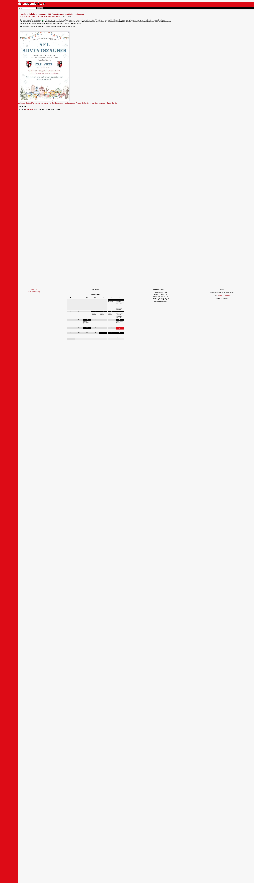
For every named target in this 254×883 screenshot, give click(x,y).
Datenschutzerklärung (33, 291)
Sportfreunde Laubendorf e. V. (24, 3)
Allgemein (23, 16)
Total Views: (158, 300)
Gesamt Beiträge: (159, 301)
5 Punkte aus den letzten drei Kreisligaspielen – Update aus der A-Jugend (50, 103)
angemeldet (29, 109)
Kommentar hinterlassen (52, 16)
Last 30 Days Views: (159, 296)
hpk (42, 16)
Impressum (34, 289)
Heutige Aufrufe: (159, 292)
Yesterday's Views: (159, 294)
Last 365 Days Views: (159, 298)
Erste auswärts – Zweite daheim (100, 103)
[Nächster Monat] (120, 294)
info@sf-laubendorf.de (224, 295)
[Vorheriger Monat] (71, 294)
